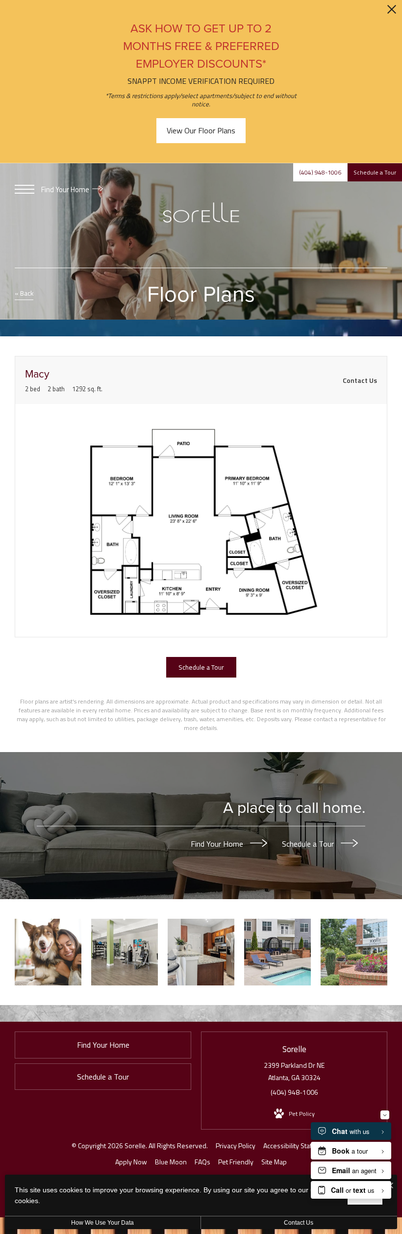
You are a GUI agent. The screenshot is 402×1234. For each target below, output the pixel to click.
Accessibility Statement (297, 1145)
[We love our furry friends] (48, 952)
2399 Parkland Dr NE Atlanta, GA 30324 (294, 1071)
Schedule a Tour (309, 843)
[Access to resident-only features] (277, 952)
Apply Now (131, 1162)
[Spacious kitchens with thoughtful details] (201, 952)
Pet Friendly (235, 1162)
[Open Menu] (24, 189)
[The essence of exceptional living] (354, 952)
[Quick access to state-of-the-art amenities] (124, 952)
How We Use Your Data (102, 1222)
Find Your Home (66, 189)
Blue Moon (171, 1162)
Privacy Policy (235, 1145)
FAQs (202, 1162)
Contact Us (298, 1222)
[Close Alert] (391, 12)
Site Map (274, 1162)
